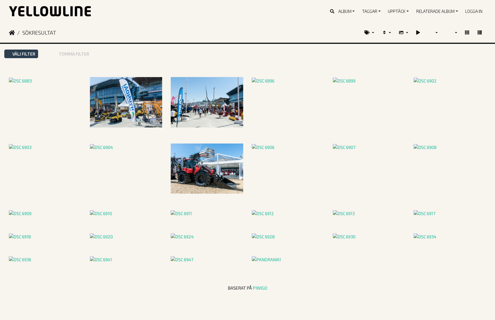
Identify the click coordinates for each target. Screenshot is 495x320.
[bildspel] (418, 32)
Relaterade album (435, 11)
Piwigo (260, 287)
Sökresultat (39, 32)
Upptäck (396, 11)
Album (344, 11)
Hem (12, 33)
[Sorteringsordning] (386, 32)
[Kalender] (433, 32)
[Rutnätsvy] (467, 32)
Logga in (473, 11)
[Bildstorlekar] (403, 32)
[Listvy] (480, 32)
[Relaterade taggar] (369, 32)
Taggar (369, 11)
